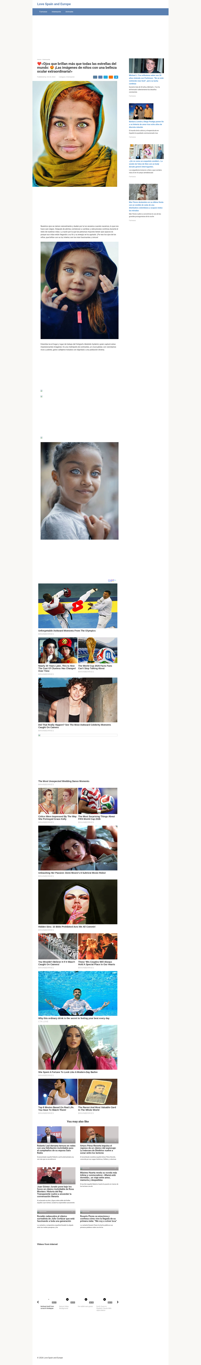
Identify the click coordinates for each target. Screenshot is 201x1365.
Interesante (56, 12)
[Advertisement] (100, 35)
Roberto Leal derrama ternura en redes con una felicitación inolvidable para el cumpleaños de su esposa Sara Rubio (56, 1149)
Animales (69, 12)
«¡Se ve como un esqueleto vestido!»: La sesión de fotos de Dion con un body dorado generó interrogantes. (146, 164)
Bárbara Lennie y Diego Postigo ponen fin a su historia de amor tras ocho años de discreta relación (146, 124)
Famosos (43, 12)
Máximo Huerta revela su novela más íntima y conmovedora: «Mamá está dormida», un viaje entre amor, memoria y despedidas (98, 1176)
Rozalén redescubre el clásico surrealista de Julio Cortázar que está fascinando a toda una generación (55, 1218)
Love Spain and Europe (54, 4)
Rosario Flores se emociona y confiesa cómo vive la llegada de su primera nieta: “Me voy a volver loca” (98, 1218)
